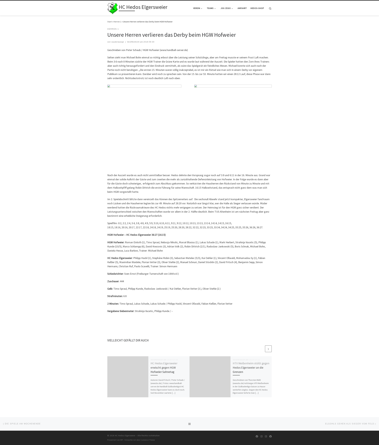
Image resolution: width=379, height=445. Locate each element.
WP (121, 440)
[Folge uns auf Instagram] (261, 436)
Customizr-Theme (147, 440)
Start (109, 21)
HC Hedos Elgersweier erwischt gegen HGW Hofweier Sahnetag (164, 367)
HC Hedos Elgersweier (125, 435)
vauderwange (117, 42)
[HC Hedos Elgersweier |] (112, 7)
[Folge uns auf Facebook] (257, 436)
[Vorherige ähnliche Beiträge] (261, 348)
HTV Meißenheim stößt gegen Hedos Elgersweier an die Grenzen (251, 367)
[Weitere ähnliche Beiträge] (268, 348)
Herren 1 (117, 21)
